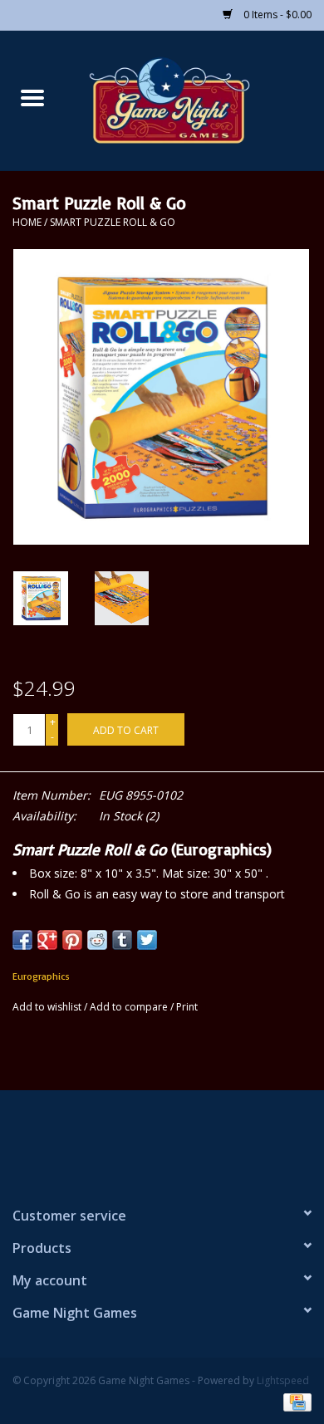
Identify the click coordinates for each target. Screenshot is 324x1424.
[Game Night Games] (194, 99)
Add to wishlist (48, 1007)
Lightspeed (283, 1380)
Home (27, 222)
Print (187, 1007)
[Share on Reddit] (97, 940)
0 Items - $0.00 (276, 14)
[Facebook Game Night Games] (162, 1141)
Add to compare (130, 1007)
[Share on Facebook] (22, 940)
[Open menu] (32, 97)
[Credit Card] (294, 1401)
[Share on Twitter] (147, 940)
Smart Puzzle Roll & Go (112, 222)
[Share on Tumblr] (122, 940)
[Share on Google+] (47, 940)
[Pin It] (72, 940)
